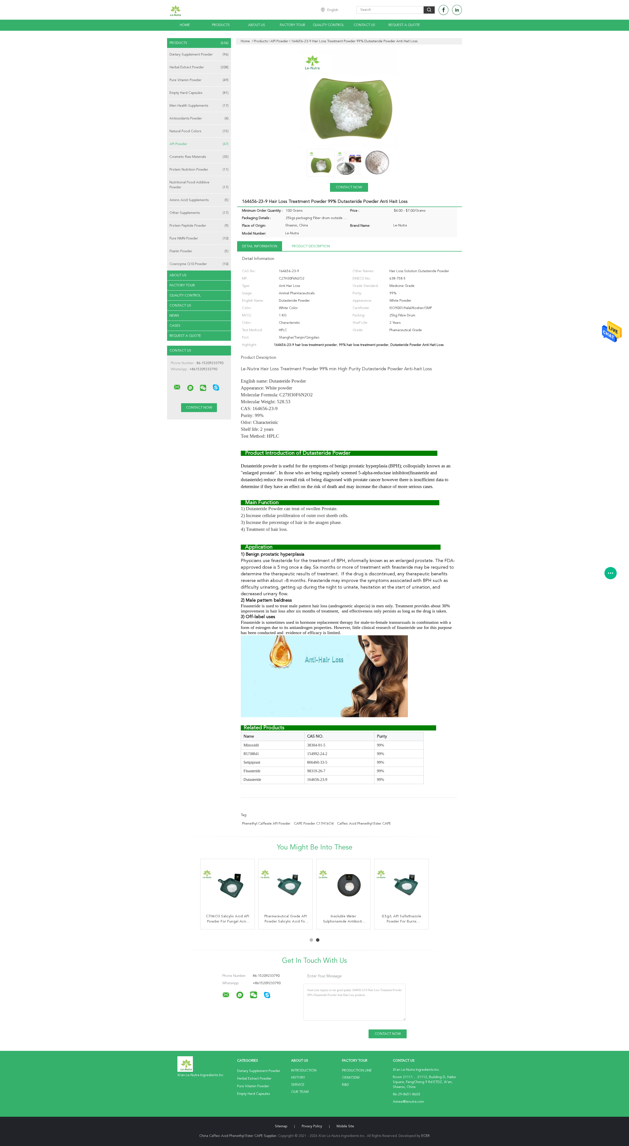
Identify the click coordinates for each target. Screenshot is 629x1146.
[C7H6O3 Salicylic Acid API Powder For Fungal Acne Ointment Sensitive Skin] (227, 886)
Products (221, 25)
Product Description (311, 246)
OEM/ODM (350, 1077)
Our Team (300, 1092)
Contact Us (364, 25)
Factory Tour (292, 25)
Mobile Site (345, 1126)
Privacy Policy (312, 1126)
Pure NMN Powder (199, 238)
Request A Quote (404, 25)
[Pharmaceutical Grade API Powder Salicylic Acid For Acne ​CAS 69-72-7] (285, 886)
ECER (425, 1136)
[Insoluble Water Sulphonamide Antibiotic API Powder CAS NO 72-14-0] (343, 886)
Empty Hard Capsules (199, 93)
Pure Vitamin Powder (199, 80)
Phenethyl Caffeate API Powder (266, 823)
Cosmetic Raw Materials (199, 157)
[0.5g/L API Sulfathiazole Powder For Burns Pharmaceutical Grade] (401, 886)
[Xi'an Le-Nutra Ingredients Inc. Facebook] (443, 10)
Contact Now (349, 187)
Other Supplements (199, 213)
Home (185, 25)
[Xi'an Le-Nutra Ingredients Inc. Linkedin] (457, 10)
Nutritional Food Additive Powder (199, 185)
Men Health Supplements (199, 105)
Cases (175, 325)
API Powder (199, 144)
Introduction (303, 1070)
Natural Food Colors (199, 131)
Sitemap (281, 1126)
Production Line (357, 1070)
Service (297, 1084)
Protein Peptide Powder (199, 225)
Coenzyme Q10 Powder (199, 264)
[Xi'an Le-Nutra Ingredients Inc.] (177, 387)
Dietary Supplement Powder (199, 54)
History (298, 1077)
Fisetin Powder (199, 251)
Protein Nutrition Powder (199, 169)
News (174, 315)
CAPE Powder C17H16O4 (314, 823)
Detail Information (259, 246)
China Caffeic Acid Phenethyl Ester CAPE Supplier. (238, 1136)
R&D (345, 1084)
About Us (256, 25)
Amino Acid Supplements (199, 200)
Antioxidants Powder (199, 118)
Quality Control (328, 25)
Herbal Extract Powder (199, 67)
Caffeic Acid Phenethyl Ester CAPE (364, 823)
